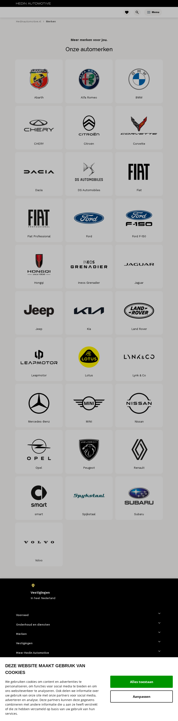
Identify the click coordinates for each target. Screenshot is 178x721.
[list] (89, 592)
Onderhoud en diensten (33, 624)
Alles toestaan (141, 682)
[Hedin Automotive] (33, 3)
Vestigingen (24, 643)
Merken (21, 634)
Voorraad (22, 615)
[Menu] (149, 12)
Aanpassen (141, 696)
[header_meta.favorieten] (126, 12)
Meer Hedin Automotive (32, 652)
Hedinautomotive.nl (28, 21)
